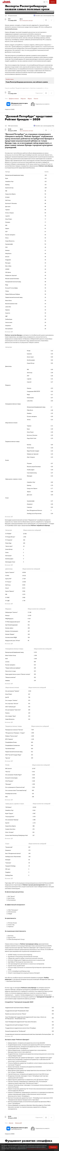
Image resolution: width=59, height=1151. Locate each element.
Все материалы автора (26, 20)
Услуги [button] (7, 843)
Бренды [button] (7, 171)
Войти (53, 2)
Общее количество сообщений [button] (32, 530)
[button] (38, 347)
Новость (36, 98)
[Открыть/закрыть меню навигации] (44, 2)
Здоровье (30, 98)
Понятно (53, 1147)
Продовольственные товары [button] (13, 726)
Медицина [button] (8, 609)
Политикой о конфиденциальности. (37, 1148)
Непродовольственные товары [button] (14, 648)
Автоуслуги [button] (8, 347)
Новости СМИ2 (9, 109)
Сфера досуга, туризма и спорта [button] (14, 803)
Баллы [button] (47, 171)
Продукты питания (14, 98)
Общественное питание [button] (12, 687)
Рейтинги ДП (18, 1123)
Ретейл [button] (7, 765)
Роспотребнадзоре (11, 29)
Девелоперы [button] (9, 569)
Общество (23, 98)
